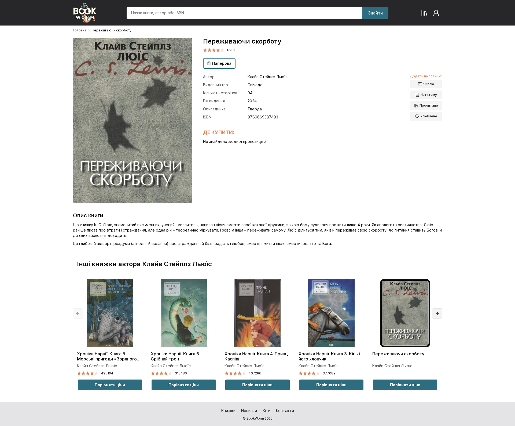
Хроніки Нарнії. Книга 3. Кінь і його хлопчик (329, 356)
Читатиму (429, 95)
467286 (255, 373)
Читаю (428, 84)
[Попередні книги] (78, 313)
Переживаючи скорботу (398, 353)
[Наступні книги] (437, 313)
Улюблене (428, 116)
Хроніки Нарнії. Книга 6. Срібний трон (175, 356)
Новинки (249, 410)
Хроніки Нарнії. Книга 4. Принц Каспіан (256, 356)
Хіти (266, 410)
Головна (79, 30)
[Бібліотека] (424, 13)
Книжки (228, 410)
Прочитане (429, 105)
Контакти (285, 410)
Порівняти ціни (110, 384)
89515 (232, 50)
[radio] (205, 50)
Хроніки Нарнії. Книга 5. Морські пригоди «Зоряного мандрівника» (107, 356)
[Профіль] (436, 13)
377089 (329, 373)
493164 (107, 373)
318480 (181, 373)
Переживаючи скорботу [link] (111, 30)
